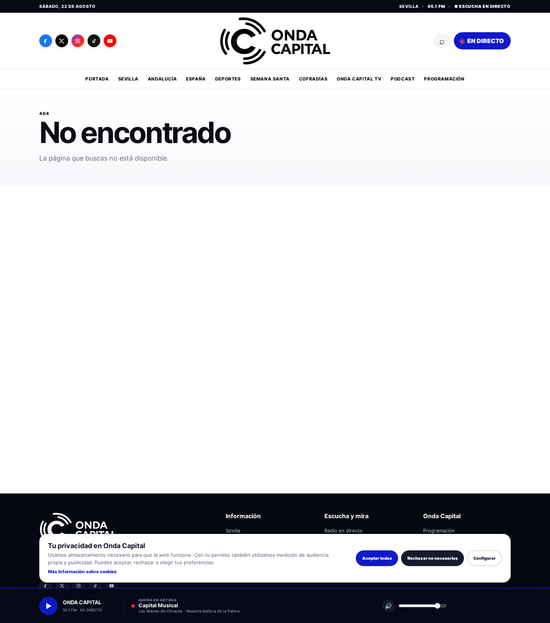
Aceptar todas (377, 558)
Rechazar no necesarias (432, 558)
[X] (61, 40)
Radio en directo (343, 531)
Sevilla (128, 79)
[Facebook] (45, 40)
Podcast (403, 79)
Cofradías (313, 79)
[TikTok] (94, 40)
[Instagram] (77, 40)
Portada (97, 79)
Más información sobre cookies (82, 571)
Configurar (484, 558)
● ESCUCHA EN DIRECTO (482, 6)
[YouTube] (110, 40)
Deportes (228, 79)
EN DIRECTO (485, 41)
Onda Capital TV (359, 79)
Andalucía (162, 79)
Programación (444, 79)
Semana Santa (270, 79)
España (196, 79)
